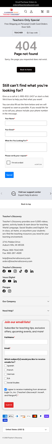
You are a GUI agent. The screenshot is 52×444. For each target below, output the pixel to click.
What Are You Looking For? (16, 140)
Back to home (26, 69)
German (11, 374)
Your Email (10, 129)
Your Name (10, 118)
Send (9, 175)
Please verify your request (16, 156)
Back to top (26, 204)
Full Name (9, 337)
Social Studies (13, 382)
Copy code (33, 32)
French (10, 370)
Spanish (10, 365)
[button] (42, 11)
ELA (8, 378)
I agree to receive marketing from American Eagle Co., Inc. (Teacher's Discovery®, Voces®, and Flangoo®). (25, 392)
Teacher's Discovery (15, 438)
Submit (9, 405)
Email (7, 348)
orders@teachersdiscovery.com (26, 5)
